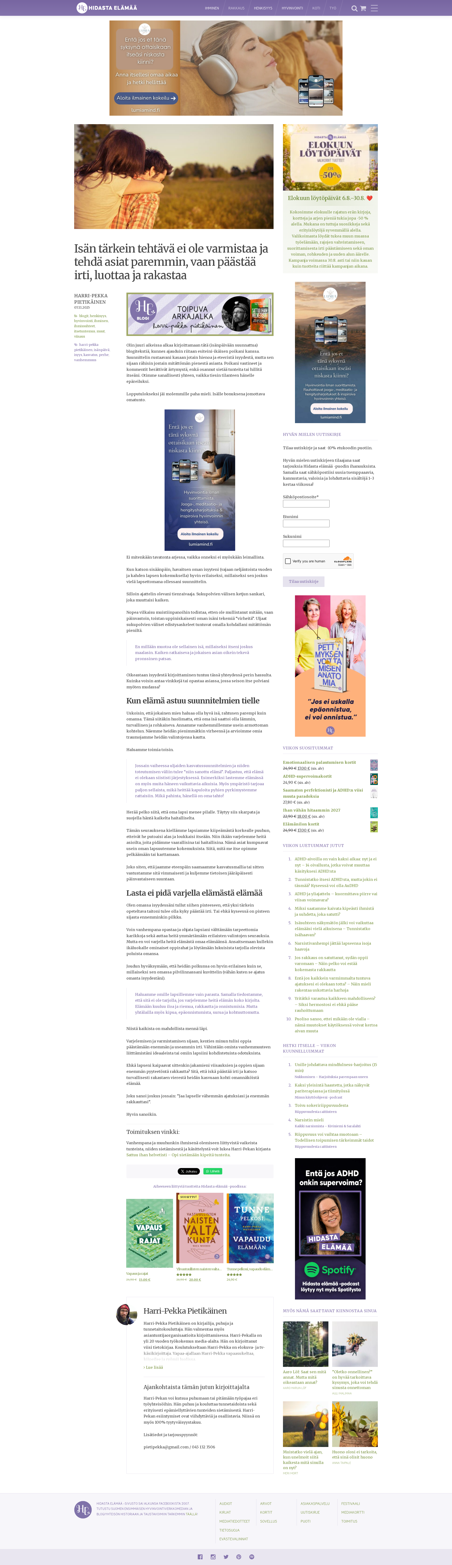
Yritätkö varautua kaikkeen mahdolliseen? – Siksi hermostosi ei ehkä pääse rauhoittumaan (335, 1004)
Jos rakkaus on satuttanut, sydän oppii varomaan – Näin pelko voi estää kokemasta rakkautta (331, 963)
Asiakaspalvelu (315, 1503)
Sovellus (268, 1521)
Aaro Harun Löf (294, 1388)
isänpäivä (101, 350)
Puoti (306, 1521)
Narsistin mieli (309, 1120)
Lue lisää (154, 1367)
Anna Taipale (341, 1463)
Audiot (225, 1503)
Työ (333, 7)
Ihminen (212, 7)
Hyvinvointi (292, 7)
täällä (191, 1514)
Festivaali (350, 1503)
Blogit (84, 316)
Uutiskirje (310, 1512)
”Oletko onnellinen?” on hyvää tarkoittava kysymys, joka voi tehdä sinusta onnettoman (355, 1379)
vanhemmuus (85, 360)
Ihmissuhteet (84, 326)
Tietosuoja (229, 1530)
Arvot (266, 1503)
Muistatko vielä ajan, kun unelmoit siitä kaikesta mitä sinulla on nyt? (303, 1460)
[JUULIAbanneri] (330, 1228)
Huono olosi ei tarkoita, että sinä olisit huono (354, 1454)
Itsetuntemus (84, 331)
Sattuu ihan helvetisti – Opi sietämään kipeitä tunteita (178, 1154)
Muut (101, 331)
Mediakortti (352, 1512)
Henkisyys (263, 7)
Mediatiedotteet (234, 1521)
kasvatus (90, 355)
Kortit (266, 1512)
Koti (316, 7)
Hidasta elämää (134, 8)
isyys (78, 355)
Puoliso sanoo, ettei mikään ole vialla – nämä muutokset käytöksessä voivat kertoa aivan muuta (336, 1025)
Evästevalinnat (233, 1538)
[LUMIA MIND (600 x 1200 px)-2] (200, 479)
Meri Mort (290, 1473)
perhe (104, 355)
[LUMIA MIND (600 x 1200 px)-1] (330, 352)
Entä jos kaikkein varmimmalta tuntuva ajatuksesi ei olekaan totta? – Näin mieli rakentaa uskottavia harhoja (333, 984)
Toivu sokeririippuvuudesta (321, 1105)
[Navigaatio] (374, 8)
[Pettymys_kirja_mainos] (330, 665)
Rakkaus (236, 7)
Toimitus (349, 1521)
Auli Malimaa (342, 1393)
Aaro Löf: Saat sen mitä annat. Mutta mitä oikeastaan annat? (304, 1377)
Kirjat (225, 1512)
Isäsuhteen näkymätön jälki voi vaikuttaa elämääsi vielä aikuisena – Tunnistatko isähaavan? (334, 928)
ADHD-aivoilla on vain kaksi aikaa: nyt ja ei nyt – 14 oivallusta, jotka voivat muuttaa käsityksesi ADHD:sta (336, 865)
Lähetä (214, 1171)
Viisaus (79, 337)
